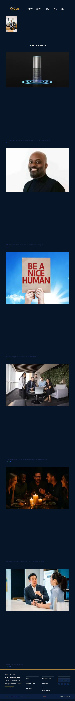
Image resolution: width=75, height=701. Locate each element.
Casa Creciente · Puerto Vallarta (47, 687)
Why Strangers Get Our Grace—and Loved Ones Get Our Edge (25, 562)
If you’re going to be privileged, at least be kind (21, 357)
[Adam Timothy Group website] (68, 684)
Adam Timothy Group (46, 678)
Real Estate (62, 9)
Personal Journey (47, 9)
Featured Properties (46, 681)
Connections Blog (30, 9)
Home (27, 678)
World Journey (55, 9)
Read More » (8, 142)
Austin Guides (45, 683)
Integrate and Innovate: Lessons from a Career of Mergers (24, 245)
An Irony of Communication (14, 664)
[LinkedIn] (62, 684)
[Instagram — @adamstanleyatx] (59, 684)
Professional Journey (38, 9)
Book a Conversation (46, 690)
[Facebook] (65, 684)
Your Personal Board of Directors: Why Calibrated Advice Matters (26, 459)
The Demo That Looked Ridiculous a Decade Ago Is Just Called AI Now (28, 140)
